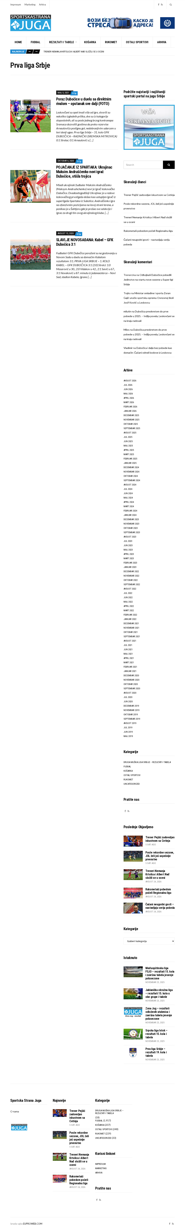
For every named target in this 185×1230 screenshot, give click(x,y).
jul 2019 (128, 727)
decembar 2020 (131, 675)
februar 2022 (130, 614)
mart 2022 (129, 610)
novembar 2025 (131, 419)
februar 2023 (130, 562)
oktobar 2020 (131, 684)
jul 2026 (128, 385)
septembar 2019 (132, 718)
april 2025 (129, 450)
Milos (127, 329)
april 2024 (129, 502)
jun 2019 (128, 731)
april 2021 (129, 658)
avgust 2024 (130, 484)
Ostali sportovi (137, 42)
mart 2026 (129, 402)
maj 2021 (128, 653)
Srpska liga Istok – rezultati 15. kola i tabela (156, 1034)
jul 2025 (128, 437)
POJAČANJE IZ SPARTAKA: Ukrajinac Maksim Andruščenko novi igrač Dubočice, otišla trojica (84, 172)
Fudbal (35, 42)
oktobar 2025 (131, 424)
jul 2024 (128, 489)
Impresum (15, 4)
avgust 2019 (130, 723)
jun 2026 (128, 389)
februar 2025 (130, 458)
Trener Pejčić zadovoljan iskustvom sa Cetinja (149, 194)
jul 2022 (128, 593)
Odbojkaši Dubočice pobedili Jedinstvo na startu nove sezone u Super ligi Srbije (148, 279)
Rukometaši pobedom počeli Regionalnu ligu (148, 230)
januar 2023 (130, 567)
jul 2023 (128, 541)
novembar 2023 (131, 523)
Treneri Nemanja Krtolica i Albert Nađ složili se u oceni (74, 51)
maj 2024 (128, 497)
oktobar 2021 (131, 632)
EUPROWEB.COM (32, 1223)
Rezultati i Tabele (61, 42)
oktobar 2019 (131, 714)
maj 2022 (128, 601)
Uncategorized (132, 783)
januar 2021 (130, 671)
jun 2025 (128, 441)
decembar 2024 (131, 467)
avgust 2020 (130, 692)
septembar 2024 (132, 480)
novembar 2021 (131, 627)
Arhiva (42, 4)
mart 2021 (129, 662)
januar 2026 (130, 411)
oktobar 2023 (131, 528)
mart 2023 (129, 558)
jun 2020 (128, 701)
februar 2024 (130, 510)
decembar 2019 (131, 705)
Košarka (90, 42)
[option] (109, 51)
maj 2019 (128, 736)
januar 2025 (130, 463)
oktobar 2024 (131, 476)
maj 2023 (128, 549)
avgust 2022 (130, 588)
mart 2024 (129, 506)
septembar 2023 (132, 532)
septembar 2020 (132, 688)
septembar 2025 (132, 428)
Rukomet (111, 42)
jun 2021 (128, 649)
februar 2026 (130, 406)
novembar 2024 (131, 471)
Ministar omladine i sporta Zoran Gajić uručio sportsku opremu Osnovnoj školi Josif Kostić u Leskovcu (149, 298)
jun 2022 (128, 597)
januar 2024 (130, 515)
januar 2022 (130, 619)
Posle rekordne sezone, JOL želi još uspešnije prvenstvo (159, 856)
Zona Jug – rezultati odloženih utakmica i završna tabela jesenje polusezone (158, 1013)
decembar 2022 (131, 571)
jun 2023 (128, 545)
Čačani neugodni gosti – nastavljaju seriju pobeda (160, 906)
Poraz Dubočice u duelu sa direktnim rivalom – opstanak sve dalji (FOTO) (83, 101)
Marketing (30, 4)
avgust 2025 (130, 432)
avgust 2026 (130, 380)
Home (18, 42)
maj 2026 (128, 393)
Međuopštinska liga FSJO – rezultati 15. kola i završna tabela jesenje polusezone (159, 973)
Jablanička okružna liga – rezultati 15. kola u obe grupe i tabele (159, 993)
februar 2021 (130, 666)
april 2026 (129, 398)
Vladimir (128, 347)
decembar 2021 (131, 623)
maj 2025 (128, 445)
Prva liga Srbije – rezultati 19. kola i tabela (156, 1052)
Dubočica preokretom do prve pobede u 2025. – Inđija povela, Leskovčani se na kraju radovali (149, 316)
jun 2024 (128, 493)
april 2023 (129, 554)
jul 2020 (128, 697)
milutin (127, 311)
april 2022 (129, 606)
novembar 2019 (131, 710)
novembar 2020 (131, 679)
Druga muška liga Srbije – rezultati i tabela (147, 762)
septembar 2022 (132, 584)
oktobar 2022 (131, 580)
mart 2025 (129, 454)
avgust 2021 (130, 640)
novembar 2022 (131, 575)
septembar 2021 (132, 636)
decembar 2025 (131, 415)
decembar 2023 (131, 519)
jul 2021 (128, 645)
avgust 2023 (130, 536)
